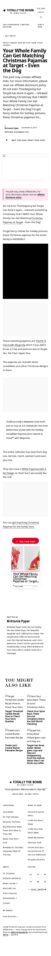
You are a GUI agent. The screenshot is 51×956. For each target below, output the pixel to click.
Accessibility (42, 950)
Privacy (6, 950)
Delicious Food (34, 842)
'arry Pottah (8, 812)
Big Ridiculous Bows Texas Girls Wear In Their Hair (12, 830)
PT (45, 874)
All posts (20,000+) (36, 859)
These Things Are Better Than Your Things (23, 44)
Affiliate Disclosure (27, 951)
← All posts (9, 36)
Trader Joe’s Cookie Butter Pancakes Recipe (14, 748)
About (41, 12)
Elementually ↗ (10, 898)
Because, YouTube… (12, 821)
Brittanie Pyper (18, 621)
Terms (16, 950)
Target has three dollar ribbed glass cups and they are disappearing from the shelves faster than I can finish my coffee (36, 754)
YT (31, 882)
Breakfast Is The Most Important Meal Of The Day (13, 851)
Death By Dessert (36, 837)
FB (38, 882)
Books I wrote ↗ (10, 883)
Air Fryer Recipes (11, 817)
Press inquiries (10, 893)
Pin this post (25, 541)
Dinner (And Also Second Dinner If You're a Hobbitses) (37, 851)
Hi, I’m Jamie (8, 873)
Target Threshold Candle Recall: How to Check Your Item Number (14, 716)
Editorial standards (12, 878)
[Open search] (40, 17)
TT (38, 874)
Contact (6, 903)
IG (31, 874)
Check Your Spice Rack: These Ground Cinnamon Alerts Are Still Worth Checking (36, 717)
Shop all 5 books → (11, 916)
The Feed (41, 8)
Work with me (9, 888)
